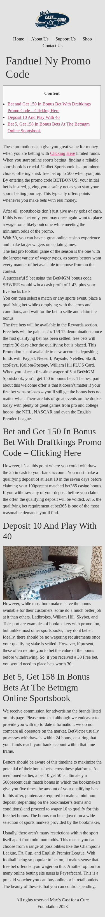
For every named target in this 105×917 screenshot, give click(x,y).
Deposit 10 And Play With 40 (34, 117)
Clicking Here (62, 153)
